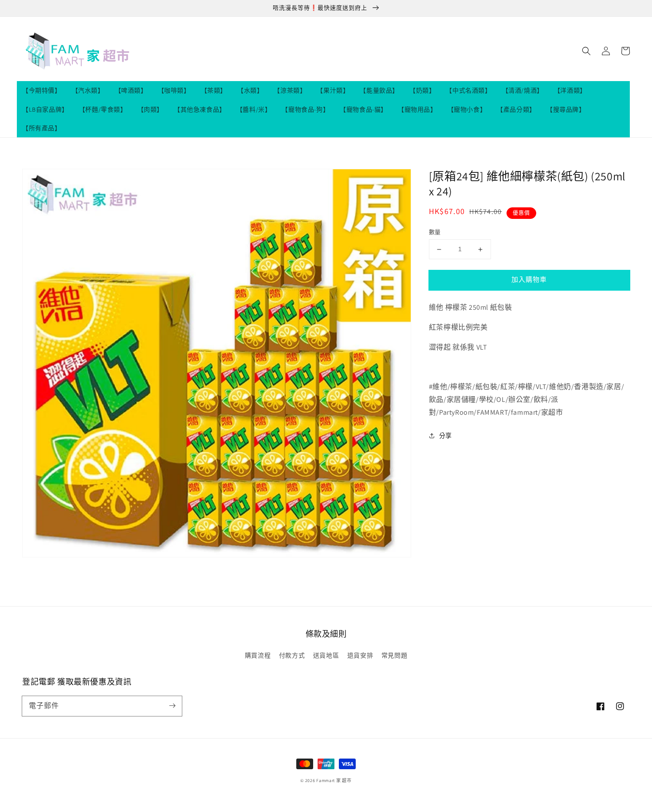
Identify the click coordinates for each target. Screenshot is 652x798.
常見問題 (394, 655)
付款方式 (292, 655)
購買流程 (258, 655)
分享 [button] (445, 436)
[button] (586, 51)
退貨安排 (360, 655)
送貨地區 (326, 655)
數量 (435, 232)
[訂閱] (172, 706)
